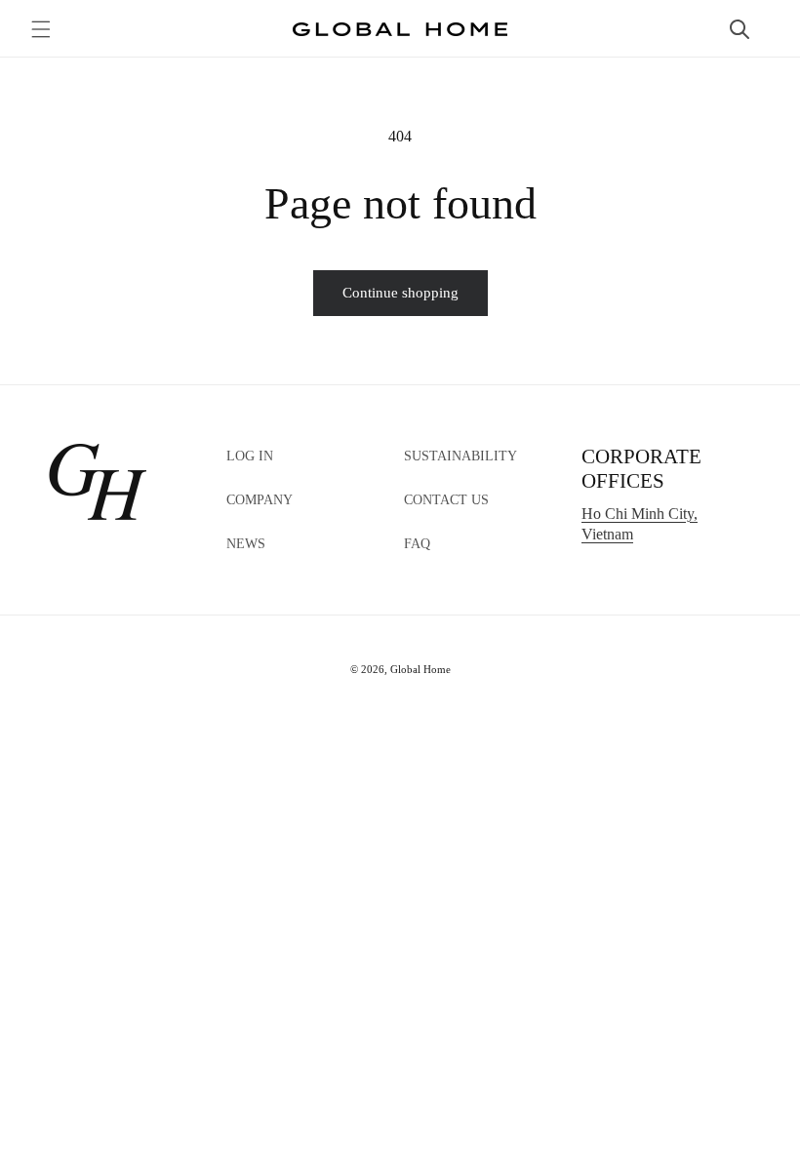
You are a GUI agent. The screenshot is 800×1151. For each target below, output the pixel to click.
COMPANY (259, 500)
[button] (41, 29)
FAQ (417, 543)
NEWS (245, 543)
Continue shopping (400, 292)
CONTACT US (446, 500)
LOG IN (249, 456)
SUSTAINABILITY (460, 456)
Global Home (420, 669)
